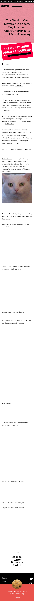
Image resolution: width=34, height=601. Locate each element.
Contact (4, 578)
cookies (22, 591)
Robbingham (9, 124)
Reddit (17, 565)
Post (3, 481)
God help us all (16, 269)
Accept (17, 598)
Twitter (17, 560)
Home (3, 15)
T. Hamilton (19, 86)
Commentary (11, 15)
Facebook (17, 557)
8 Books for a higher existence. (13, 312)
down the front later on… (16, 508)
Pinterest (17, 562)
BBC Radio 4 (10, 503)
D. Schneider (11, 110)
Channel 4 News (12, 481)
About (4, 582)
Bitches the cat (7, 159)
